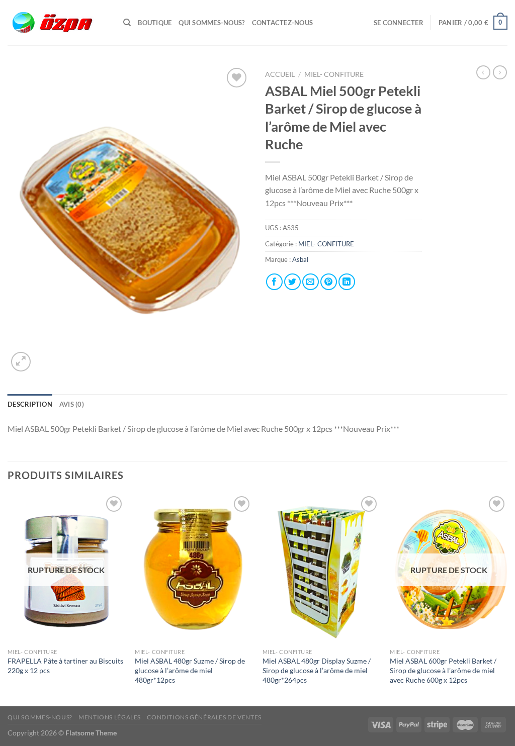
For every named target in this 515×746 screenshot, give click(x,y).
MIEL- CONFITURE (334, 74)
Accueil (280, 74)
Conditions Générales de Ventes (204, 717)
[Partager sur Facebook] (274, 281)
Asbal (300, 259)
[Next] (506, 599)
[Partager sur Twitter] (292, 281)
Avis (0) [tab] (71, 404)
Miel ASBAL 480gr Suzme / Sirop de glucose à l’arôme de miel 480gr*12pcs (190, 670)
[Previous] (8, 599)
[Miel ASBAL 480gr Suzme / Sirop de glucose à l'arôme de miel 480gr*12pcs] (193, 568)
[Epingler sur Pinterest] (328, 281)
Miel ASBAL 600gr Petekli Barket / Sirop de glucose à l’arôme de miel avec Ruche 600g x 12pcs (443, 670)
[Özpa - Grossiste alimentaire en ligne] (58, 23)
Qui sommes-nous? (211, 23)
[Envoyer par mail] (310, 281)
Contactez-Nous (282, 23)
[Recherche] (127, 22)
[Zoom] (21, 361)
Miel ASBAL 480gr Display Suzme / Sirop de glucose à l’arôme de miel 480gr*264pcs (317, 670)
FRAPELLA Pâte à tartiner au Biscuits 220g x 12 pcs (65, 666)
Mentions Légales (109, 717)
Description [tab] (30, 404)
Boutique (154, 23)
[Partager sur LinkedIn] (346, 281)
